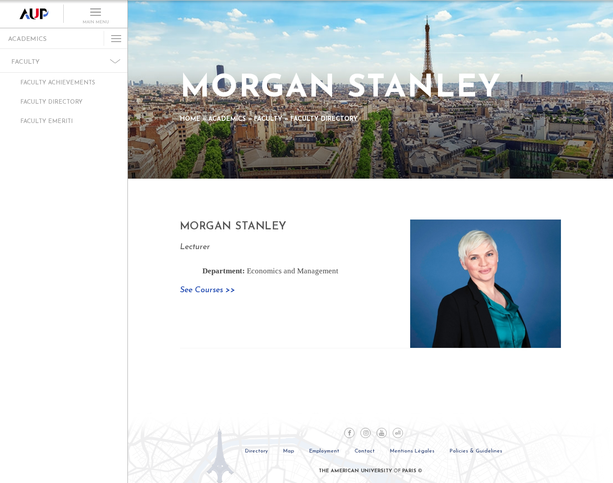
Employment (324, 451)
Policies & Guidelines (476, 451)
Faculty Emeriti (46, 121)
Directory (256, 451)
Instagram (365, 433)
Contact (365, 451)
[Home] (32, 14)
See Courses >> (207, 290)
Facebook (349, 433)
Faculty (25, 62)
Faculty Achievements (57, 83)
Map (288, 451)
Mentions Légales (412, 451)
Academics (27, 39)
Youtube (382, 433)
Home (190, 119)
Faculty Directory (51, 102)
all (398, 433)
